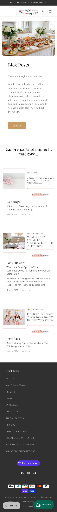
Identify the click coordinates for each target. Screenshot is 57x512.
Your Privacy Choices (16, 385)
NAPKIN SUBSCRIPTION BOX (20, 445)
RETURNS (10, 392)
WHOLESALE (12, 405)
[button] (6, 11)
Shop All (17, 125)
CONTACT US (12, 412)
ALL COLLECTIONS (15, 418)
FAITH (9, 398)
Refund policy (28, 502)
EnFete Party (17, 497)
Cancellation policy (30, 506)
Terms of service (13, 502)
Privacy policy (46, 497)
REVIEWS (10, 425)
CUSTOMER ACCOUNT (16, 431)
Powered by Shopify (30, 497)
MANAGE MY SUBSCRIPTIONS (20, 451)
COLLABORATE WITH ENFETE (20, 438)
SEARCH (10, 379)
